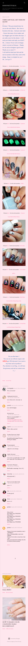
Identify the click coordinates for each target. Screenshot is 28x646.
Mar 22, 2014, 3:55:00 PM (13, 446)
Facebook (18, 419)
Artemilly (9, 474)
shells (22, 183)
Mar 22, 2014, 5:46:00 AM (17, 405)
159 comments (9, 592)
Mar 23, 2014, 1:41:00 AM (13, 466)
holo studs (22, 245)
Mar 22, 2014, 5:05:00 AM (13, 397)
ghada (9, 507)
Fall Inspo (6, 590)
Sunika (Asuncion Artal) (13, 434)
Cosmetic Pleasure (12, 465)
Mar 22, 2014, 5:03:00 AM (20, 388)
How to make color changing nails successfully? (11, 624)
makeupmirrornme (12, 396)
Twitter (16, 421)
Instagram (10, 421)
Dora (8, 499)
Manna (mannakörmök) (13, 482)
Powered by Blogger (15, 638)
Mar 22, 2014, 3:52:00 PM (13, 436)
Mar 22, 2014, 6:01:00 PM (13, 455)
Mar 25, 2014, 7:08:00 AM (16, 499)
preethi (9, 405)
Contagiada (10, 388)
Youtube (21, 421)
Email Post (8, 380)
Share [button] (3, 380)
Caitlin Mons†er (11, 454)
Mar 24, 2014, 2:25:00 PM (13, 483)
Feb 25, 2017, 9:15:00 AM (16, 527)
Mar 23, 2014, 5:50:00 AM (18, 474)
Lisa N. (9, 426)
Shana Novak (18, 641)
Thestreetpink (11, 445)
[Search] (25, 2)
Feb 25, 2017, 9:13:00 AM (16, 507)
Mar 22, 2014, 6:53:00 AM (13, 414)
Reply (8, 393)
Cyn (8, 491)
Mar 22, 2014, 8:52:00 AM (17, 426)
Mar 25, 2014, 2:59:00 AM (15, 491)
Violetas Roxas (11, 419)
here (7, 66)
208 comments (9, 628)
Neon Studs (22, 66)
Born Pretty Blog (9, 5)
